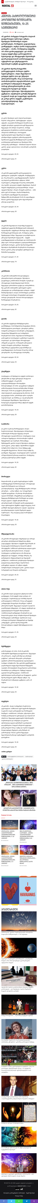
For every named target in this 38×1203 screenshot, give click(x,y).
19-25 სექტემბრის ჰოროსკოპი (15, 756)
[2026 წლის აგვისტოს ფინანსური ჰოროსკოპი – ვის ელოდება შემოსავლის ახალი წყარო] (28, 850)
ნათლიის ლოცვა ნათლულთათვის (12, 1123)
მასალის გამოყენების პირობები (14, 1193)
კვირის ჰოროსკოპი (7, 759)
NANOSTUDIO (22, 1186)
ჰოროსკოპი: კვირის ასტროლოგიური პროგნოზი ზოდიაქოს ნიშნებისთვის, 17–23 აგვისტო (8, 834)
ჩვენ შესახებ (30, 1193)
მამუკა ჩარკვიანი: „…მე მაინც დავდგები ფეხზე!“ (17, 1015)
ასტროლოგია (29, 756)
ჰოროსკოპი (4, 13)
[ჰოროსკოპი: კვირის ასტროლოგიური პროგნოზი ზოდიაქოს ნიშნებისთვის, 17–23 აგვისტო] (9, 824)
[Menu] (36, 5)
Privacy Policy (19, 1196)
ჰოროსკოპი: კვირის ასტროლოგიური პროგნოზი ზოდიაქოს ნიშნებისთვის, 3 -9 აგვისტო (8, 860)
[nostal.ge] (7, 5)
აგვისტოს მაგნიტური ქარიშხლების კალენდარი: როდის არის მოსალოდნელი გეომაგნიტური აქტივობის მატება (17, 960)
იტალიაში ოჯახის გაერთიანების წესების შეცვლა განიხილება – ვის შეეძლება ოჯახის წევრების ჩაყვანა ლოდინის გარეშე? (17, 989)
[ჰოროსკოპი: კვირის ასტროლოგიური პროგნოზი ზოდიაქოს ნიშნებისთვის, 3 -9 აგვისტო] (9, 850)
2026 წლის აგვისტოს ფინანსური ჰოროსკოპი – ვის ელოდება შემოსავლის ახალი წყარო (28, 860)
